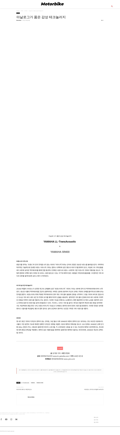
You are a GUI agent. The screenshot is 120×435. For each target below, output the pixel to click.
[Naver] (16, 419)
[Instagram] (11, 419)
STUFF (25, 10)
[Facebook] (1, 419)
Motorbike (18, 20)
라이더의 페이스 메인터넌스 (24, 389)
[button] (114, 6)
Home (17, 10)
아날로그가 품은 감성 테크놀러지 (41, 17)
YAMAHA (33, 382)
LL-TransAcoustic (25, 382)
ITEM (22, 10)
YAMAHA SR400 (39, 382)
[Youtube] (6, 419)
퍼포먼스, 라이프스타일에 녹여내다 (94, 389)
